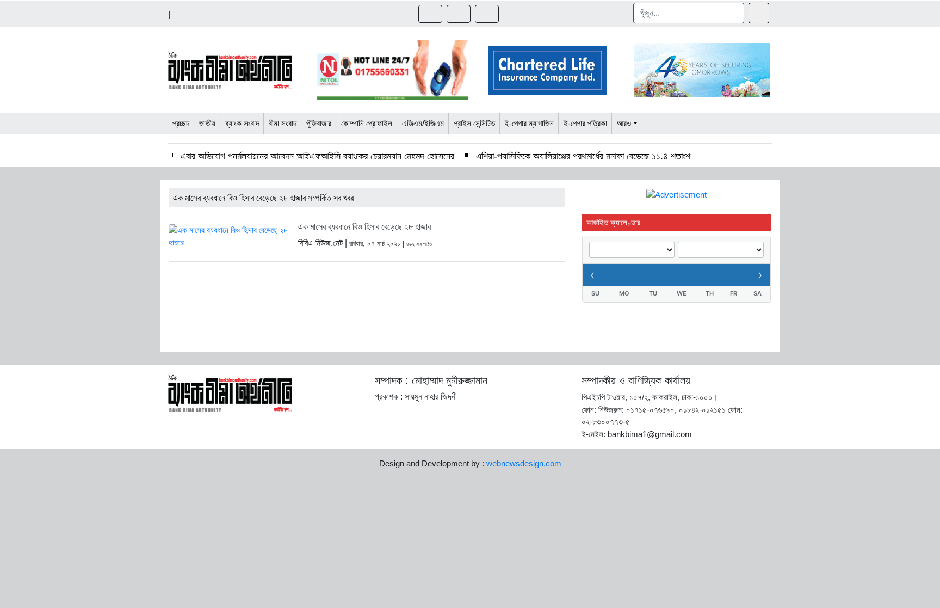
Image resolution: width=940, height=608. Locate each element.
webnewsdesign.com (523, 463)
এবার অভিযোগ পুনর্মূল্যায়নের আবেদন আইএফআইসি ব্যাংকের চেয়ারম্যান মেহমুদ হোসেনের (317, 156)
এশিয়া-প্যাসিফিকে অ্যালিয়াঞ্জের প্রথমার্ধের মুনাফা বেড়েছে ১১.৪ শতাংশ (583, 156)
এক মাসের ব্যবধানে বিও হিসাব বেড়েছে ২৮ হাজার (364, 226)
